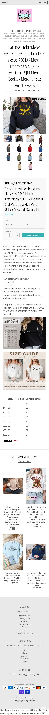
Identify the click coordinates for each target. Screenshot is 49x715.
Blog (24, 653)
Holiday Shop (24, 619)
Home (10, 31)
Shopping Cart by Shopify (24, 700)
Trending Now (24, 616)
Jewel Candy (28, 697)
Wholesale (24, 659)
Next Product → (35, 90)
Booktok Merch (23, 31)
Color (7, 221)
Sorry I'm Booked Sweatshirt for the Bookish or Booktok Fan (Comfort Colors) (13, 577)
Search (24, 650)
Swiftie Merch (24, 624)
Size (27, 221)
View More (24, 461)
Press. (24, 630)
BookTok (24, 621)
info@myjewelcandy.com (29, 674)
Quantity (8, 232)
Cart (43, 2)
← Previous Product (16, 90)
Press (24, 661)
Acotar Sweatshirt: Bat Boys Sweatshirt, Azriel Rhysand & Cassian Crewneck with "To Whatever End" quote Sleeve (36, 579)
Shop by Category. (24, 633)
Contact (24, 656)
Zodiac (25, 627)
